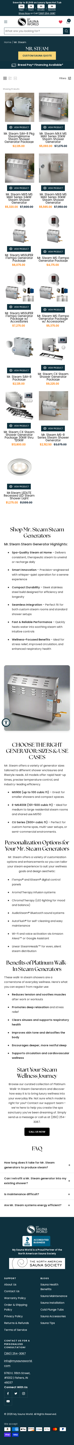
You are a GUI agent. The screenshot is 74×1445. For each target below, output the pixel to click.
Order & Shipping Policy (15, 1307)
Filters (62, 78)
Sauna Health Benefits (49, 1287)
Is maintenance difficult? (21, 1194)
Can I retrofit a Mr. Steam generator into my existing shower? (35, 1180)
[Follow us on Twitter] (16, 1393)
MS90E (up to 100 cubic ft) (30, 792)
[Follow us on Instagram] (23, 1393)
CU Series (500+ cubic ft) (30, 822)
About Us (10, 1285)
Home (7, 42)
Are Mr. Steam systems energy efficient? (32, 1205)
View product (21, 127)
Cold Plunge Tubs (52, 1310)
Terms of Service (15, 1330)
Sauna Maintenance (53, 1296)
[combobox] (33, 31)
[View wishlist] (60, 23)
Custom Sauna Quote (37, 55)
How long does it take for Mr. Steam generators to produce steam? (29, 1165)
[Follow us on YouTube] (8, 1401)
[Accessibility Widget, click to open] (6, 722)
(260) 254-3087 (46, 13)
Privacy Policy (13, 1316)
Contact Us (11, 1291)
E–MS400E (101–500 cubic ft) (33, 805)
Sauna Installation (52, 1303)
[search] (66, 31)
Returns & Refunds (16, 1323)
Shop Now (24, 13)
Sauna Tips (47, 1323)
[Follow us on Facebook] (8, 1393)
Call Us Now (37, 1132)
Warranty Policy (15, 1298)
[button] (5, 78)
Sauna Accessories (53, 1316)
